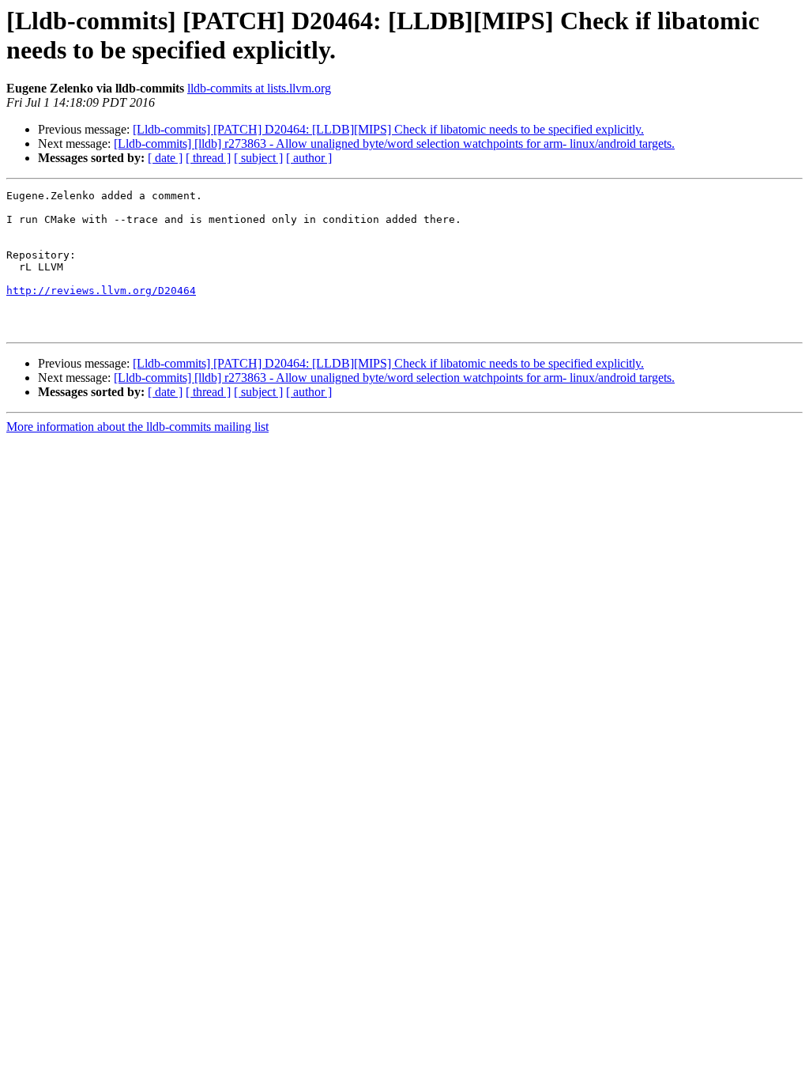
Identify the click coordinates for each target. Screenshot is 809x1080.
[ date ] (165, 157)
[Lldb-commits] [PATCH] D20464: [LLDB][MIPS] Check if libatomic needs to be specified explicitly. (388, 129)
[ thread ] (208, 157)
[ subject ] (258, 157)
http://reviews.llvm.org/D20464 (101, 290)
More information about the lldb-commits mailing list (137, 426)
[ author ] (309, 157)
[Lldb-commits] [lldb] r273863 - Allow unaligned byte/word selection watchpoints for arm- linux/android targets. (394, 143)
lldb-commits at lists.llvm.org (259, 88)
